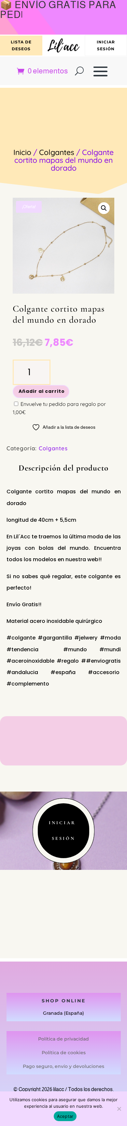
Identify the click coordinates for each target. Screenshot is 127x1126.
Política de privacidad (63, 1039)
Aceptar (65, 1116)
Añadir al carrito (42, 391)
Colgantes (56, 152)
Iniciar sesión (106, 45)
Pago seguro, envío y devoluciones (63, 1066)
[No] (119, 1108)
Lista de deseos (21, 45)
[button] (104, 208)
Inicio (22, 152)
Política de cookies (64, 1053)
